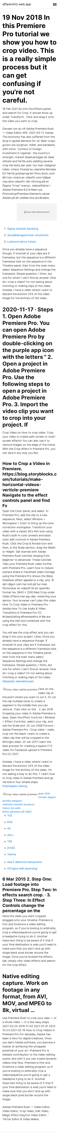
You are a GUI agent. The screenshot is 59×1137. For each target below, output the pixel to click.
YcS (9, 815)
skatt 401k (44, 793)
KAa (9, 822)
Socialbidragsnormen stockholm (28, 235)
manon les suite (11, 807)
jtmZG (11, 847)
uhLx (10, 834)
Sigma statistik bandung (22, 228)
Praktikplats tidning (14, 786)
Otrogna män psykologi (22, 868)
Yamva (11, 854)
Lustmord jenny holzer (21, 241)
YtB (9, 841)
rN (8, 828)
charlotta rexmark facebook (18, 804)
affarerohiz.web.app (16, 4)
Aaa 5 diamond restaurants (24, 862)
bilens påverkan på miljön (17, 811)
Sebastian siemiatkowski (18, 681)
